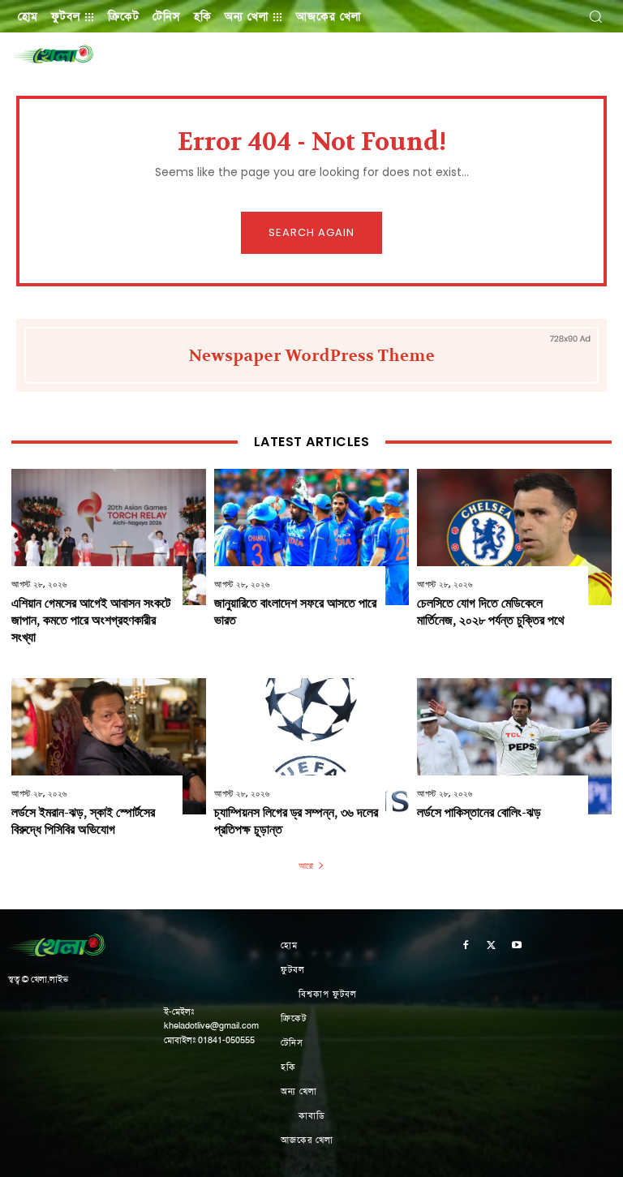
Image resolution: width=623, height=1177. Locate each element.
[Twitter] (492, 947)
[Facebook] (466, 947)
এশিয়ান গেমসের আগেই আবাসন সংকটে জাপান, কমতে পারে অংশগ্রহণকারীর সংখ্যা (90, 620)
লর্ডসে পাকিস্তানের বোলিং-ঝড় (479, 812)
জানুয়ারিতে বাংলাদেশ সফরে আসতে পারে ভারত (295, 612)
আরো (306, 865)
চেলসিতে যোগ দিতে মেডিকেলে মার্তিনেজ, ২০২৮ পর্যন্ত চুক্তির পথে (491, 612)
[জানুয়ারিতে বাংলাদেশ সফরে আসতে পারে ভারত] (311, 537)
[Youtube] (517, 947)
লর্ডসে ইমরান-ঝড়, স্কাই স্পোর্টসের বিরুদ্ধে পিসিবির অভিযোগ (83, 821)
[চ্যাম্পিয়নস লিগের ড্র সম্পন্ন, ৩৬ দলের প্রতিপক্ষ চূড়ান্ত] (311, 746)
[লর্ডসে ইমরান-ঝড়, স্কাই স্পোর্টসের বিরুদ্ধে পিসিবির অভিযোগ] (108, 746)
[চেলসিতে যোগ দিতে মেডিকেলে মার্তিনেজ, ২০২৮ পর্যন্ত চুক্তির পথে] (514, 537)
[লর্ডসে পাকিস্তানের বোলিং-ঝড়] (514, 746)
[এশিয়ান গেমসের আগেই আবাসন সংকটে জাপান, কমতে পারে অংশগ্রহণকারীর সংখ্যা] (108, 537)
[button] (595, 16)
